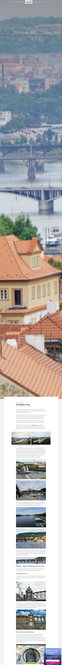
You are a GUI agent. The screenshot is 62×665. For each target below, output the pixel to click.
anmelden (52, 662)
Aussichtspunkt (34, 425)
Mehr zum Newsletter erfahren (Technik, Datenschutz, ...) (52, 664)
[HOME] (28, 2)
